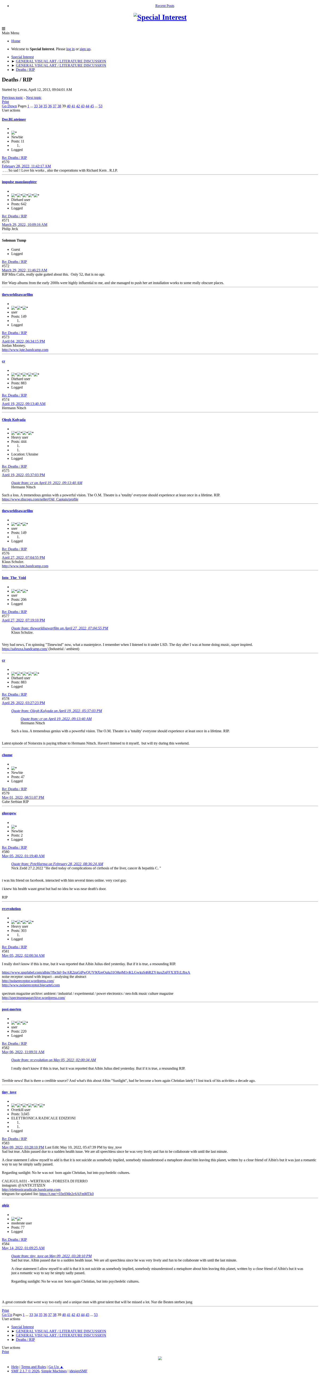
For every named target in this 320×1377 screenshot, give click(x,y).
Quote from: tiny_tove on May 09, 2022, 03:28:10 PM (51, 1256)
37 (54, 106)
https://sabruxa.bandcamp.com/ (25, 649)
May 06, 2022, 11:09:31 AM (23, 1052)
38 (59, 106)
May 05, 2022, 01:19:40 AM (23, 856)
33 (36, 106)
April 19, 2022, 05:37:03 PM (23, 475)
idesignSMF (78, 1371)
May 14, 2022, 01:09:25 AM (23, 1248)
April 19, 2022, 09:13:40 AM (23, 404)
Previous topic (12, 98)
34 (40, 106)
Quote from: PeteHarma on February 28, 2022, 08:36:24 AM (57, 864)
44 (87, 106)
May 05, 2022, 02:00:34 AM (23, 955)
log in (70, 49)
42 (78, 106)
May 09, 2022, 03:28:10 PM (23, 1147)
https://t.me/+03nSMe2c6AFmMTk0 (66, 1194)
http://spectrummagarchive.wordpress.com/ (33, 998)
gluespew (9, 813)
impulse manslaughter (19, 182)
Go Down (9, 106)
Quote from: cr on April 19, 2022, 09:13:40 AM (46, 483)
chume (7, 755)
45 (92, 106)
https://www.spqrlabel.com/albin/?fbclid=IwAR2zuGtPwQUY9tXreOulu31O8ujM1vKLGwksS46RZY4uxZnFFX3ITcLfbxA (96, 972)
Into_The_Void (14, 578)
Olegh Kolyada (14, 420)
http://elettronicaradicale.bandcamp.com (31, 1190)
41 (73, 106)
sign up (85, 49)
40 (69, 106)
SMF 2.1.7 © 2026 (25, 1371)
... (32, 106)
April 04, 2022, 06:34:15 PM (23, 341)
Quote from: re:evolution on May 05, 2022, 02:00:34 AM (53, 1060)
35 (45, 106)
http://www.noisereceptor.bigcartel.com (31, 985)
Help (15, 1367)
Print (5, 102)
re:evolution (11, 909)
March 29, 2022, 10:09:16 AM (24, 225)
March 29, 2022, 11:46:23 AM (24, 270)
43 (83, 106)
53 (100, 106)
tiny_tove (9, 1092)
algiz (5, 1205)
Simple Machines (54, 1371)
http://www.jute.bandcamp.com (25, 350)
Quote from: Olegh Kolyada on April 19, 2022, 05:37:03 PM (56, 711)
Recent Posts (164, 6)
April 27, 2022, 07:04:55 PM (23, 557)
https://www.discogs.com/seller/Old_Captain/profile (40, 499)
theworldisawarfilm (17, 295)
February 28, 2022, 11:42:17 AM (26, 166)
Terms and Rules (33, 1367)
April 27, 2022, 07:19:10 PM (23, 620)
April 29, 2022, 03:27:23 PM (23, 703)
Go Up (7, 1315)
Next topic (33, 98)
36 (50, 106)
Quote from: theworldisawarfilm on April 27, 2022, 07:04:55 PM (59, 628)
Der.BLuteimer (14, 119)
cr (3, 361)
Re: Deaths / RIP (14, 158)
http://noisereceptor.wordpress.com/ (28, 981)
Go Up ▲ (55, 1367)
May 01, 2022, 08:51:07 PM (23, 797)
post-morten (11, 1009)
